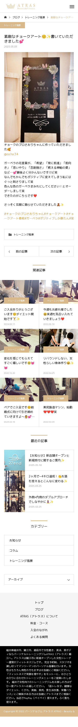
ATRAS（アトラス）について (39, 616)
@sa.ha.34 (11, 154)
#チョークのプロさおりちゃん (24, 214)
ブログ (39, 609)
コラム (13, 550)
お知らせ (15, 540)
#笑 (71, 218)
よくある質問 (39, 637)
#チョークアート (55, 214)
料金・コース (39, 623)
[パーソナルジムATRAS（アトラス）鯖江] (21, 6)
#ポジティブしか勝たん (53, 218)
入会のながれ (39, 630)
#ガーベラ (31, 218)
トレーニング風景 (12, 25)
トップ (39, 602)
